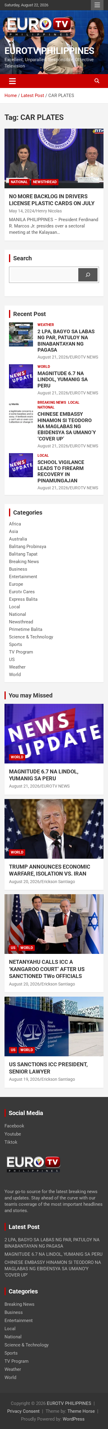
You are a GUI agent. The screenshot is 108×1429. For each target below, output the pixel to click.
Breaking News (52, 402)
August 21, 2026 (53, 357)
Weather (46, 325)
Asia (13, 531)
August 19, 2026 (24, 1079)
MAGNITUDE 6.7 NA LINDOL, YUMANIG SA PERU (63, 379)
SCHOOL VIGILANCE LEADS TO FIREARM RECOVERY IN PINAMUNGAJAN (61, 471)
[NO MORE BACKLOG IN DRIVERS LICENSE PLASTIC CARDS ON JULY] (54, 158)
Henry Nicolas (49, 210)
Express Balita (23, 599)
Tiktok (10, 1142)
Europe (16, 584)
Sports (15, 644)
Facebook (14, 1126)
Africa (15, 524)
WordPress (74, 1419)
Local (74, 402)
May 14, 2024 (21, 210)
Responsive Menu (97, 5)
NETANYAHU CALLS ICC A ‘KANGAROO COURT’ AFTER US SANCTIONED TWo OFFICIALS (47, 969)
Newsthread (45, 182)
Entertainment (23, 576)
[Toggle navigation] (12, 81)
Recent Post (29, 314)
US (12, 659)
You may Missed (30, 695)
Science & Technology (31, 637)
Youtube (12, 1134)
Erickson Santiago (58, 881)
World (44, 367)
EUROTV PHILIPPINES (49, 50)
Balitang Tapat (23, 554)
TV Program (21, 652)
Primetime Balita (25, 629)
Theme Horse (81, 1411)
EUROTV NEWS (84, 357)
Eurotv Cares (22, 591)
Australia (18, 539)
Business (18, 569)
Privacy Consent (23, 1411)
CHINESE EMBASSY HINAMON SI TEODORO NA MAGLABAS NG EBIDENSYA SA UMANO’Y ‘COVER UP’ (67, 426)
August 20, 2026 (24, 881)
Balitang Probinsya (27, 546)
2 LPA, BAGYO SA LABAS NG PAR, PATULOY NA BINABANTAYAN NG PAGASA (66, 340)
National (19, 182)
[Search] (88, 274)
